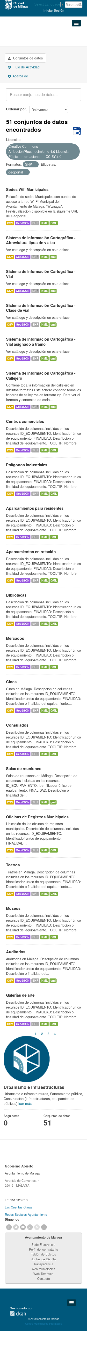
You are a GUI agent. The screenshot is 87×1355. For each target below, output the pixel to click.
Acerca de (20, 76)
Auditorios (15, 951)
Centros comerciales (25, 421)
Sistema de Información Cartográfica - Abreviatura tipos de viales (40, 240)
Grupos (13, 34)
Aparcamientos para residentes (35, 508)
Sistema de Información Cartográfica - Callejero (40, 375)
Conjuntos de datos (27, 58)
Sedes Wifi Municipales (27, 189)
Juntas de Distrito (43, 1259)
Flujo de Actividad (26, 67)
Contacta (43, 1278)
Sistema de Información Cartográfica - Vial (40, 274)
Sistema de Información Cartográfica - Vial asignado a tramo (40, 341)
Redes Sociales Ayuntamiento (26, 1214)
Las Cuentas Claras (18, 1207)
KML (44, 223)
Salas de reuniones (23, 768)
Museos (13, 908)
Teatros (13, 865)
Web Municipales (43, 1268)
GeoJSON (22, 223)
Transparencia (43, 1264)
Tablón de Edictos (43, 1254)
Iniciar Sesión (54, 10)
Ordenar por (16, 109)
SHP (35, 223)
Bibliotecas (16, 595)
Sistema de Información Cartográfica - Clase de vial (40, 308)
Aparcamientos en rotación (31, 551)
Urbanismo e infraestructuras (38, 40)
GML (54, 223)
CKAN (18, 1313)
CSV (10, 223)
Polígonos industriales (26, 465)
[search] (74, 97)
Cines (11, 681)
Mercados (15, 638)
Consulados (17, 725)
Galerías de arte (20, 995)
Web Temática (43, 1273)
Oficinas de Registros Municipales (37, 817)
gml (53, 257)
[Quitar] (64, 157)
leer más (25, 1103)
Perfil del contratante (43, 1249)
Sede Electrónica (43, 1244)
